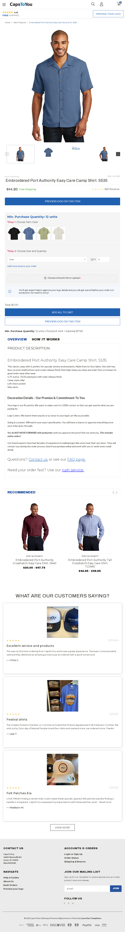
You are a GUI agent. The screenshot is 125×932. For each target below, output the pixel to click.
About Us (8, 881)
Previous (8, 85)
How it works (46, 339)
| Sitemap (45, 918)
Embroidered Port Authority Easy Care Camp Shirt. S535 (53, 22)
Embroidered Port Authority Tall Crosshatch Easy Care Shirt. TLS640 (90, 563)
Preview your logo (108, 14)
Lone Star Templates (91, 918)
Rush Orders (10, 885)
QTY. (93, 259)
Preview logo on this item (62, 201)
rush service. (73, 470)
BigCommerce (65, 918)
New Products (20, 22)
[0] (117, 4)
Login (67, 854)
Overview (17, 339)
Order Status (71, 858)
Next (116, 85)
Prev (113, 492)
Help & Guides (11, 877)
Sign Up (78, 854)
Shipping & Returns (75, 861)
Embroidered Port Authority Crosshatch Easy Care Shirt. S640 (34, 561)
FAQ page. (76, 459)
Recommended (21, 492)
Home (7, 22)
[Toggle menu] (4, 4)
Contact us (38, 459)
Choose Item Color (22, 222)
